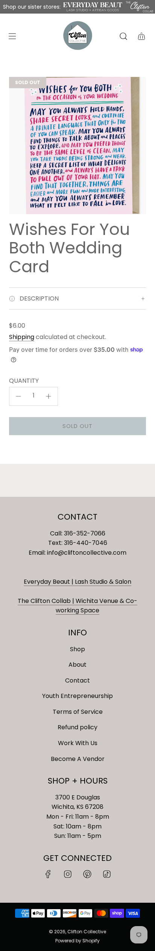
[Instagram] (68, 874)
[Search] (123, 36)
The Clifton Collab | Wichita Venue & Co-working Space (77, 606)
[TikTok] (107, 874)
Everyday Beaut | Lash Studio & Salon (77, 581)
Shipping (21, 337)
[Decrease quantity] (18, 396)
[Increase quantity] (49, 396)
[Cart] (141, 36)
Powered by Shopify (77, 940)
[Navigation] (12, 36)
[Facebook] (48, 874)
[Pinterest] (87, 874)
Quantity (24, 380)
